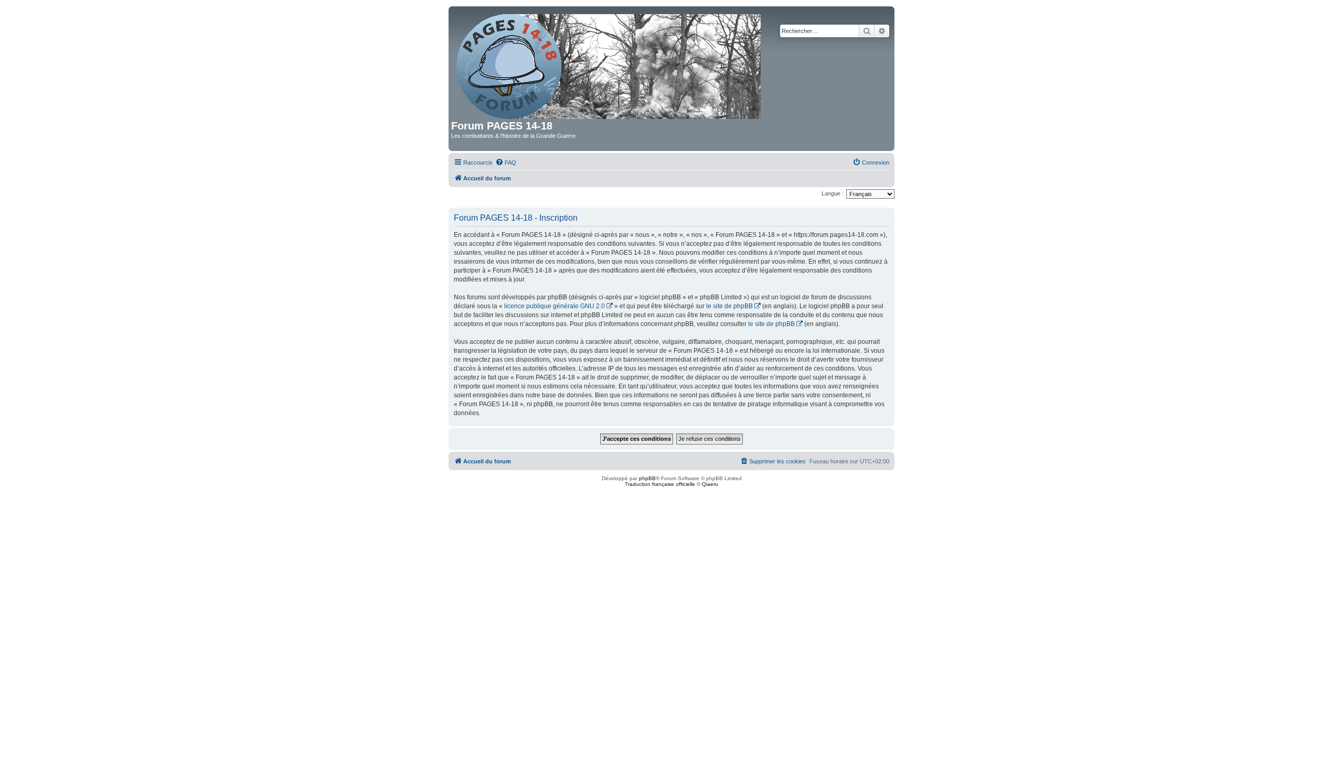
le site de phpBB (729, 306)
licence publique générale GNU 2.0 (554, 306)
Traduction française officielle (660, 484)
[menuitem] (505, 162)
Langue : (833, 193)
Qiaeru (710, 484)
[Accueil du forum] (609, 64)
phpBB (647, 478)
